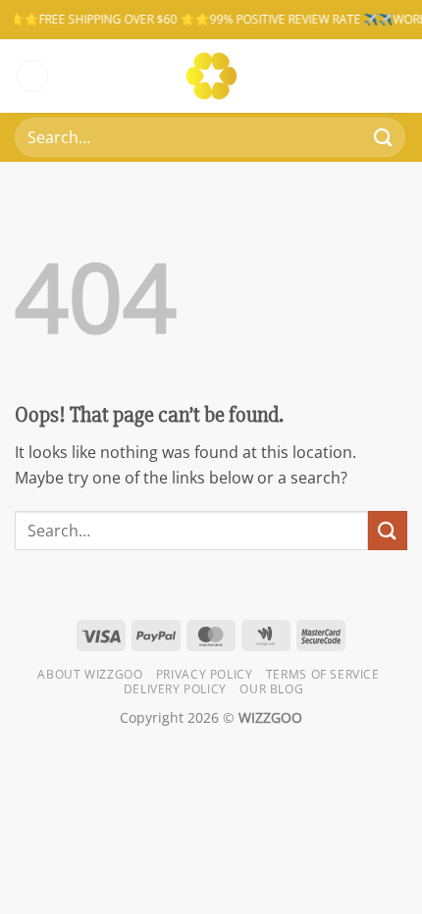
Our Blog (271, 689)
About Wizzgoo (89, 674)
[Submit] (383, 137)
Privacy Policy (204, 674)
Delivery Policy (175, 689)
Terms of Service (323, 674)
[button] (32, 76)
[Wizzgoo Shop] (211, 76)
